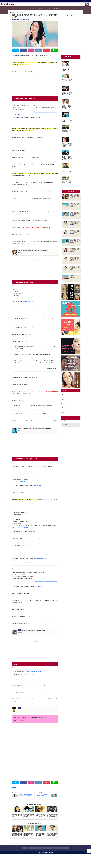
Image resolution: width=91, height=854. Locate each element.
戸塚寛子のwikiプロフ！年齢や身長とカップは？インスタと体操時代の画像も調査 (75, 258)
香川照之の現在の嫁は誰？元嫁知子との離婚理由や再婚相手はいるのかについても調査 (75, 195)
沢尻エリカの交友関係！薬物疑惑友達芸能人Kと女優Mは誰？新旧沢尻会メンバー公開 (67, 107)
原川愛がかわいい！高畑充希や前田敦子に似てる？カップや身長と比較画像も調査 (75, 240)
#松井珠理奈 (50, 112)
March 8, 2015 (27, 562)
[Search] (78, 424)
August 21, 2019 (38, 117)
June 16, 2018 (31, 674)
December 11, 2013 (30, 531)
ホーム (33, 8)
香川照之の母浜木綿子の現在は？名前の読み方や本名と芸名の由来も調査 (75, 204)
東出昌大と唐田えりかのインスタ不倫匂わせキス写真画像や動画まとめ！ (67, 80)
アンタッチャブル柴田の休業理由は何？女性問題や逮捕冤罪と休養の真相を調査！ (67, 68)
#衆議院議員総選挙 (39, 581)
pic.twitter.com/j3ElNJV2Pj (21, 527)
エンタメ (14, 787)
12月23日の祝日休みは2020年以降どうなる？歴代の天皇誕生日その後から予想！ (67, 132)
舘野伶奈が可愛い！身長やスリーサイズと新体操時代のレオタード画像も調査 (75, 231)
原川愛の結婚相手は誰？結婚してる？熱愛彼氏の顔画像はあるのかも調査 (75, 249)
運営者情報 (39, 848)
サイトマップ (48, 8)
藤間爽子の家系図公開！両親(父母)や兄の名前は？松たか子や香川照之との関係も (75, 222)
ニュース (65, 412)
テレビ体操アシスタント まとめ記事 (75, 276)
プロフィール (40, 8)
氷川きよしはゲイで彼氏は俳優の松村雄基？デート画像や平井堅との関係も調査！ (67, 145)
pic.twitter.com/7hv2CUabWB (41, 558)
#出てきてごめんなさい (18, 289)
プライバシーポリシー (48, 848)
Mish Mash (9, 4)
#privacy (37, 112)
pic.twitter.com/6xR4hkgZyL (34, 671)
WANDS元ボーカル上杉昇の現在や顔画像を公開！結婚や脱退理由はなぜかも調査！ (67, 158)
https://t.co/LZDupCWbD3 (22, 298)
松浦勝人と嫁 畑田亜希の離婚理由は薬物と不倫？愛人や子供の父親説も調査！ (67, 120)
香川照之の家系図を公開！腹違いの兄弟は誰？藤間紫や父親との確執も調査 (75, 213)
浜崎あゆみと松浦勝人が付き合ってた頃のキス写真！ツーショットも (67, 93)
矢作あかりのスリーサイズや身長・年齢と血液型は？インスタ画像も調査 (75, 267)
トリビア (65, 407)
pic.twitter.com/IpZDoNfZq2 (19, 481)
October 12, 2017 (39, 586)
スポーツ (65, 403)
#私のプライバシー (43, 112)
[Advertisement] (35, 87)
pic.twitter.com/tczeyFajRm (35, 298)
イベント (65, 394)
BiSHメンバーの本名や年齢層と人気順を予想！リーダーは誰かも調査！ (67, 182)
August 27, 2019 (37, 485)
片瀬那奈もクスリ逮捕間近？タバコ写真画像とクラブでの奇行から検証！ (67, 170)
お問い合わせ (56, 8)
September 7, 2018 (28, 301)
